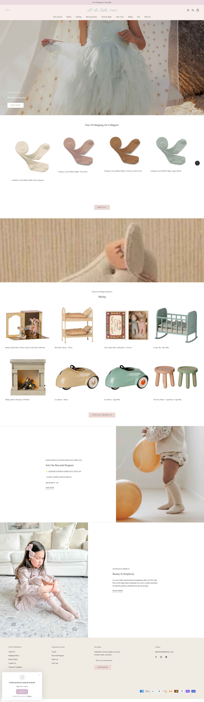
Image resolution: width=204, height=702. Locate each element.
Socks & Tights (106, 17)
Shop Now (16, 105)
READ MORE (118, 591)
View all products (102, 415)
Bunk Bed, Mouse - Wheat (63, 347)
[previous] (6, 163)
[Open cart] (198, 10)
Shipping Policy (13, 655)
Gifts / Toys (120, 17)
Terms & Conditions (15, 667)
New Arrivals (57, 17)
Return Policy (13, 659)
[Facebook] (156, 656)
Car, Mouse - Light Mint (112, 399)
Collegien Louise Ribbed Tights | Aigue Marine (165, 171)
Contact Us (12, 663)
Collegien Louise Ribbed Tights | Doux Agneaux (28, 180)
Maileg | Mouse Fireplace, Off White (17, 399)
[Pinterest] (166, 656)
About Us (11, 652)
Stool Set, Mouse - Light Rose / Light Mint (168, 399)
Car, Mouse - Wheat (61, 399)
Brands (69, 17)
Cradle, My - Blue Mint (161, 347)
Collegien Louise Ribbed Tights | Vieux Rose (73, 172)
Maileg (130, 17)
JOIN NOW (50, 488)
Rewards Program (58, 655)
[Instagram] (161, 656)
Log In (54, 652)
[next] (197, 163)
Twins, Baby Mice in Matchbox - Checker (118, 347)
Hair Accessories (91, 17)
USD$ (7, 10)
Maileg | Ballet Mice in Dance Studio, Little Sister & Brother (25, 347)
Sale (138, 17)
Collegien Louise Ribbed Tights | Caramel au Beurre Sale (123, 171)
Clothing (78, 17)
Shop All (102, 207)
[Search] (193, 10)
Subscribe (102, 667)
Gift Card (55, 663)
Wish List (147, 17)
